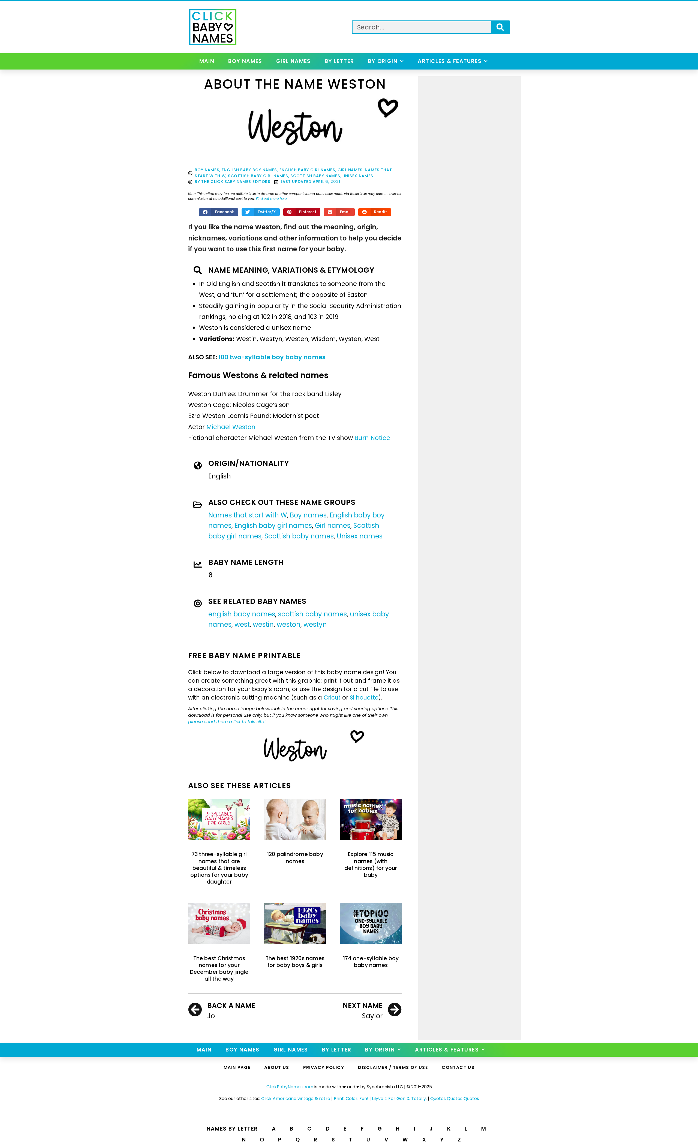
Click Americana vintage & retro (295, 1098)
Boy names (245, 61)
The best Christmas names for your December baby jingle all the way (219, 969)
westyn (315, 624)
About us (276, 1067)
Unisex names (357, 176)
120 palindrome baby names (295, 858)
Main (207, 61)
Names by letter (232, 1128)
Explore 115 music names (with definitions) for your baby (370, 865)
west (242, 624)
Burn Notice (372, 437)
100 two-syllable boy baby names (272, 357)
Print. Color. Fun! (351, 1098)
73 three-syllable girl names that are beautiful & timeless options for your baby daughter (219, 868)
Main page (237, 1067)
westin (263, 624)
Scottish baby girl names (258, 176)
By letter (339, 61)
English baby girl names (307, 170)
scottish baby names (312, 614)
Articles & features (450, 61)
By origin (383, 61)
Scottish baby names (315, 176)
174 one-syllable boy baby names (371, 962)
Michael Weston (230, 427)
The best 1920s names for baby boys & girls (295, 962)
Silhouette (364, 697)
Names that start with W (247, 515)
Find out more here (271, 198)
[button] (218, 212)
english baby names (241, 614)
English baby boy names (249, 170)
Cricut (332, 697)
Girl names (293, 61)
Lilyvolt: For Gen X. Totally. (399, 1098)
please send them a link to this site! (227, 722)
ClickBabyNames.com (289, 1087)
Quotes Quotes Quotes (454, 1098)
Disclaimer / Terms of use (393, 1067)
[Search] (500, 27)
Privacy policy (323, 1067)
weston (288, 624)
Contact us (458, 1067)
